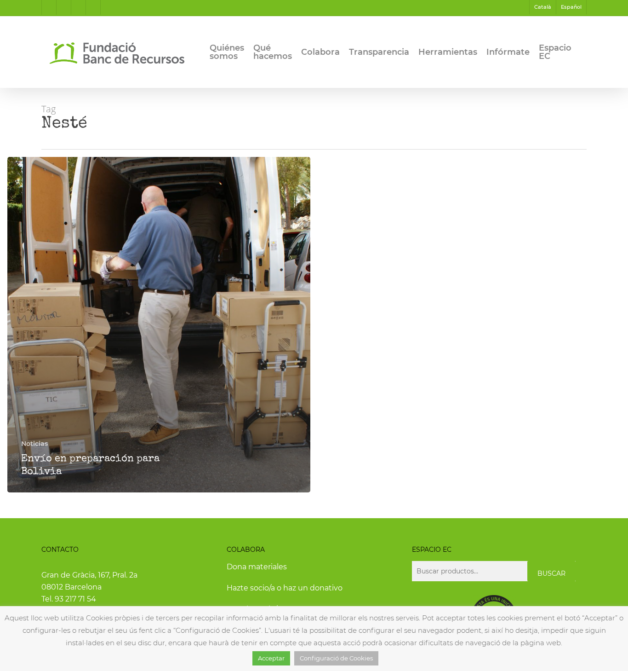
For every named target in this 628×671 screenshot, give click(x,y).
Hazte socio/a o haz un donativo (285, 588)
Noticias (34, 444)
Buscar (551, 573)
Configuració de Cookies (336, 658)
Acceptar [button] (271, 658)
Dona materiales (257, 566)
